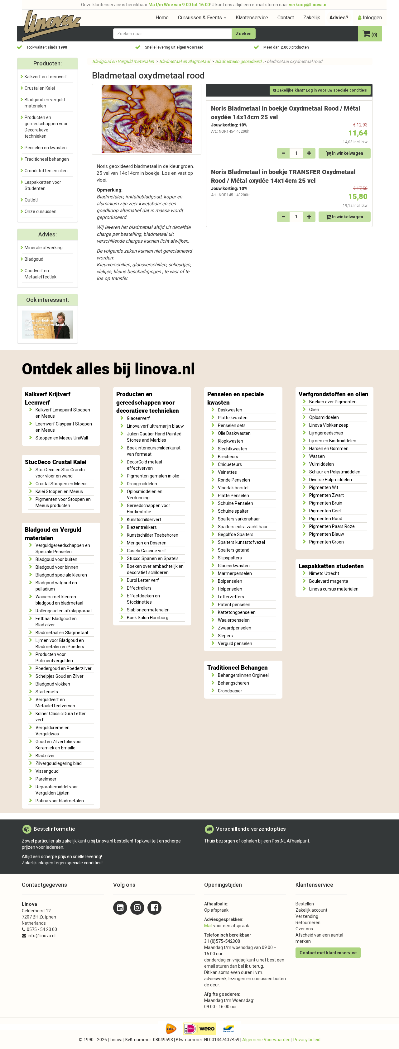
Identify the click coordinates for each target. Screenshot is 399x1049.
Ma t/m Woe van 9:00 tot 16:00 (179, 4)
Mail (208, 925)
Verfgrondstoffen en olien (333, 394)
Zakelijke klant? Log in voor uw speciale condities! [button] (321, 90)
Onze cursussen (40, 211)
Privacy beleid (306, 1039)
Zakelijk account (311, 910)
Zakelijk (311, 18)
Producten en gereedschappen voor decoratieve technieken (147, 402)
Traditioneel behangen (47, 159)
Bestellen (305, 903)
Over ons (304, 928)
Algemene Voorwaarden (266, 1039)
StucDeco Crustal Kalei (55, 462)
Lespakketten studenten (331, 566)
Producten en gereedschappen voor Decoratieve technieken (46, 127)
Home (162, 18)
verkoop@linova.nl (308, 4)
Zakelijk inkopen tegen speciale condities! (62, 862)
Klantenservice (252, 18)
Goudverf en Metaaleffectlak (40, 273)
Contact (285, 18)
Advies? (339, 18)
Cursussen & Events (200, 18)
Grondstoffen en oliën (46, 170)
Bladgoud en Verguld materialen (123, 61)
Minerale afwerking (44, 247)
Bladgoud (34, 259)
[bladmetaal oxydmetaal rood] (147, 119)
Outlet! (31, 199)
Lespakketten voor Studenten (43, 185)
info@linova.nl (41, 935)
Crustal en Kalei (40, 88)
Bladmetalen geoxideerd (238, 61)
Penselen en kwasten (46, 147)
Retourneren (308, 922)
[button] (370, 34)
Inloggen (372, 18)
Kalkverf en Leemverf (46, 76)
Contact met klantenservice (328, 952)
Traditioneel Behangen (237, 667)
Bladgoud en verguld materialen (45, 102)
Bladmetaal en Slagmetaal (184, 61)
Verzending (307, 916)
